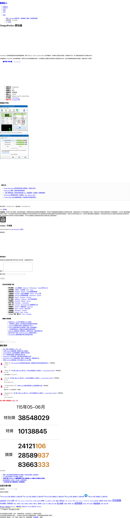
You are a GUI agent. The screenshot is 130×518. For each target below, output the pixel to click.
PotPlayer (5, 6)
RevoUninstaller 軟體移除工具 (29, 304)
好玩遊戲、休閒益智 (6, 503)
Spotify (29, 301)
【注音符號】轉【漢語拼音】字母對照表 (14, 482)
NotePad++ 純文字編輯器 (22, 293)
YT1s (23, 314)
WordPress (39, 506)
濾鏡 (55, 503)
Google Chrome (28, 500)
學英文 (19, 503)
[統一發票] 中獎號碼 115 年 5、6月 (12, 349)
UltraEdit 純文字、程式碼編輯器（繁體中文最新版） (17, 352)
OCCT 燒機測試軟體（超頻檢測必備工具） (14, 354)
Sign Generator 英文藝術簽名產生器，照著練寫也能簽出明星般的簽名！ (30, 363)
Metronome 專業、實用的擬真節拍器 (14, 190)
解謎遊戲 (96, 503)
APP (16, 500)
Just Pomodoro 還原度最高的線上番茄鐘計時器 (20, 334)
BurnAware (18, 310)
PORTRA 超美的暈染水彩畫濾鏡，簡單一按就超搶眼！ (23, 327)
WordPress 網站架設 (94, 500)
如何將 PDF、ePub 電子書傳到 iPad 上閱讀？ (20, 322)
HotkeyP (17, 306)
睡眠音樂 (84, 503)
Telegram (25, 288)
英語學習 (91, 503)
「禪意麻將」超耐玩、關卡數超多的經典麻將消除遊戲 (22, 323)
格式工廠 (27, 308)
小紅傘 (17, 289)
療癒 (73, 503)
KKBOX (23, 301)
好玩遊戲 (116, 500)
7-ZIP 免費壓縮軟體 (31, 291)
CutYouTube (25, 303)
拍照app (35, 503)
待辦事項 (26, 503)
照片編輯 (60, 503)
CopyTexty (30, 306)
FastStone (22, 297)
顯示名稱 (2, 274)
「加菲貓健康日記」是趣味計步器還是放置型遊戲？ (22, 329)
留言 (1, 271)
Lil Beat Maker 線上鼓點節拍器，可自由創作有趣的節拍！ (20, 197)
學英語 (22, 503)
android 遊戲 (10, 500)
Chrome (17, 312)
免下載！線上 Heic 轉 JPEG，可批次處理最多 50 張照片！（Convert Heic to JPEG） (33, 370)
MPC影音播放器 (32, 299)
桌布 (47, 503)
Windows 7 (81, 500)
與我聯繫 (35, 517)
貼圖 (105, 503)
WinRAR (17, 291)
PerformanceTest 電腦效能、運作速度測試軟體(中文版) (17, 356)
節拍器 (5, 209)
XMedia (21, 308)
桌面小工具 (51, 503)
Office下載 (38, 293)
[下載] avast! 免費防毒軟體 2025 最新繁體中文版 (29, 385)
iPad (57, 500)
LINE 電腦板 (18, 288)
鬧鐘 (107, 503)
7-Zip (4, 9)
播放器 (39, 503)
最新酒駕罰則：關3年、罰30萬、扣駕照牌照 (14, 480)
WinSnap (28, 297)
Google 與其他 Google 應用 (50, 500)
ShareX (17, 297)
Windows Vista (86, 500)
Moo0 (16, 308)
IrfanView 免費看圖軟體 (21, 295)
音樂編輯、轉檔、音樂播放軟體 (29, 18)
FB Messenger (33, 288)
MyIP (4, 10)
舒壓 (88, 503)
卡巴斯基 (22, 289)
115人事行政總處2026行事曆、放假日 (13, 476)
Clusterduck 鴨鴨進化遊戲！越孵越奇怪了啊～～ (21, 325)
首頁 (4, 15)
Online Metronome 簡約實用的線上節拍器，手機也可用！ (20, 188)
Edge (21, 312)
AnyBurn (24, 310)
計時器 (102, 503)
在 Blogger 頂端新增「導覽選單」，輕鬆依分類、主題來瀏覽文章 (25, 331)
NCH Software (15, 98)
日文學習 (43, 503)
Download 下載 (16, 99)
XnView (39, 295)
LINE (66, 500)
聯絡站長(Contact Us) (10, 506)
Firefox (26, 312)
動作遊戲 (105, 500)
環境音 (69, 503)
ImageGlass (32, 295)
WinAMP (17, 301)
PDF (74, 500)
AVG (27, 289)
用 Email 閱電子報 (32, 506)
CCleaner (17, 304)
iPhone (61, 500)
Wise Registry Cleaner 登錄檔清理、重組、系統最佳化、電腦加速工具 (21, 358)
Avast (31, 289)
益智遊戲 (78, 503)
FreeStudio (18, 303)
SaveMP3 (28, 314)
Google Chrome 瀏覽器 (38, 500)
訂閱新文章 (24, 506)
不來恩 (9, 22)
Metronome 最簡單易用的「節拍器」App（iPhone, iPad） (20, 195)
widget (77, 500)
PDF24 (32, 293)
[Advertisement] (45, 39)
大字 (4, 12)
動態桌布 (110, 500)
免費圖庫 (101, 500)
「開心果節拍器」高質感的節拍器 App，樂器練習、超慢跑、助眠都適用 (24, 193)
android (3, 500)
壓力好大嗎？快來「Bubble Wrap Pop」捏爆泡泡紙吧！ (22, 332)
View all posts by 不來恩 (17, 229)
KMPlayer (5, 7)
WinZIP (23, 291)
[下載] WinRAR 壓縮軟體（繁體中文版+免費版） (16, 351)
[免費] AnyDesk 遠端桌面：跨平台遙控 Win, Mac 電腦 (17, 360)
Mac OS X (70, 500)
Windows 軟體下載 (14, 18)
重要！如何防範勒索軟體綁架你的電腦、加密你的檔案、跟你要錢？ (21, 474)
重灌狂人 (3, 3)
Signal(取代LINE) (43, 288)
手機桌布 (31, 503)
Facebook (23, 500)
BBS (19, 500)
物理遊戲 (65, 503)
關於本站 (2, 506)
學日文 (15, 503)
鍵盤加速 (23, 306)
